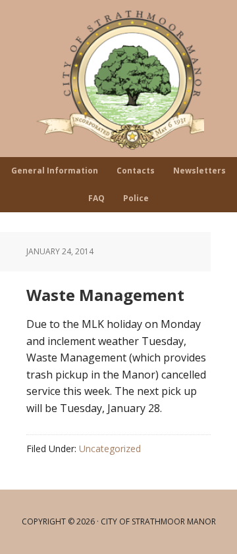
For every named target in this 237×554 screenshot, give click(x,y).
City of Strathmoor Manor (118, 78)
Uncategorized (110, 448)
